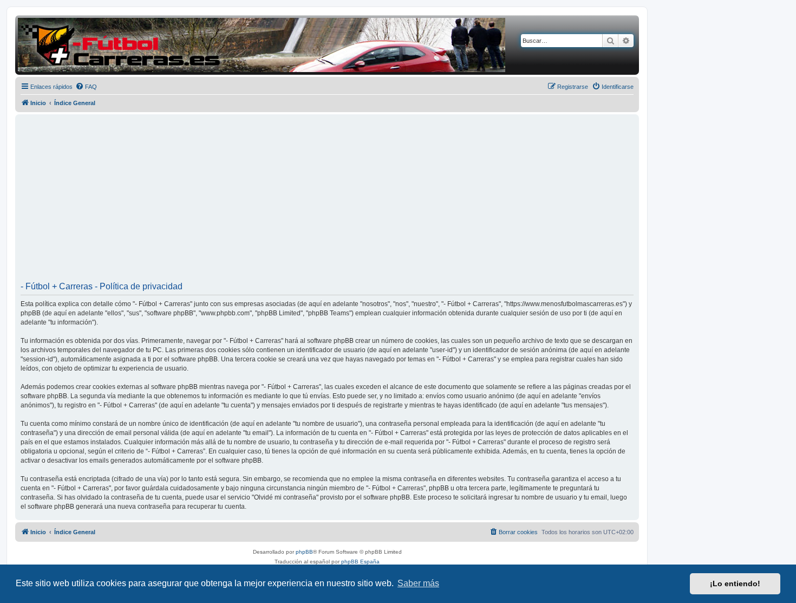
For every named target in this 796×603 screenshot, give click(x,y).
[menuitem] (86, 86)
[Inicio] (261, 45)
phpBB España (360, 562)
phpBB (304, 552)
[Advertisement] (327, 201)
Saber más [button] (418, 583)
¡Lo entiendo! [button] (735, 583)
